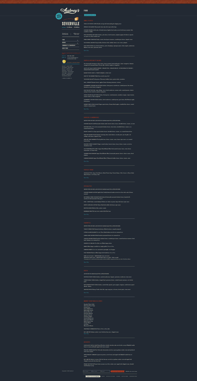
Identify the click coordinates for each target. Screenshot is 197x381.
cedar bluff (69, 66)
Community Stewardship (68, 45)
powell (63, 74)
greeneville (70, 67)
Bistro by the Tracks (110, 376)
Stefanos (118, 376)
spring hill (69, 74)
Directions (65, 48)
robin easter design (133, 371)
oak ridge (64, 73)
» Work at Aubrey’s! (67, 78)
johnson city (69, 68)
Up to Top (86, 50)
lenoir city (69, 70)
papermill (70, 73)
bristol (63, 66)
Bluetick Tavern (125, 376)
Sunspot (103, 376)
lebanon (64, 70)
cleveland (64, 67)
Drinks (70, 43)
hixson (63, 68)
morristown (71, 71)
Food (70, 40)
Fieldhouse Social (133, 376)
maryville (64, 71)
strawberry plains (66, 75)
